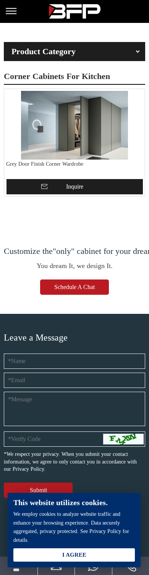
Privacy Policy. (29, 469)
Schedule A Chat (74, 287)
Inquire (74, 186)
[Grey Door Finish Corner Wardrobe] (74, 125)
